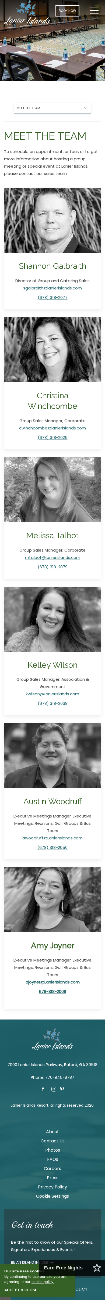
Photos (52, 1150)
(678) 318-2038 (53, 703)
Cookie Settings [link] (52, 1196)
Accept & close (20, 1290)
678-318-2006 (52, 991)
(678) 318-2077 (53, 297)
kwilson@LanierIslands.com (52, 694)
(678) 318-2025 (53, 437)
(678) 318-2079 (53, 567)
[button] (94, 11)
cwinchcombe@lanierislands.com (52, 428)
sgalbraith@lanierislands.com (52, 288)
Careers (52, 1168)
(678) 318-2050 (52, 847)
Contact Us (53, 1141)
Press (52, 1178)
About (52, 1132)
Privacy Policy (52, 1187)
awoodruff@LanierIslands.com (52, 838)
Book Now (67, 10)
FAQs (52, 1159)
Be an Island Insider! (30, 1262)
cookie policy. (43, 1281)
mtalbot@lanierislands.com (52, 557)
